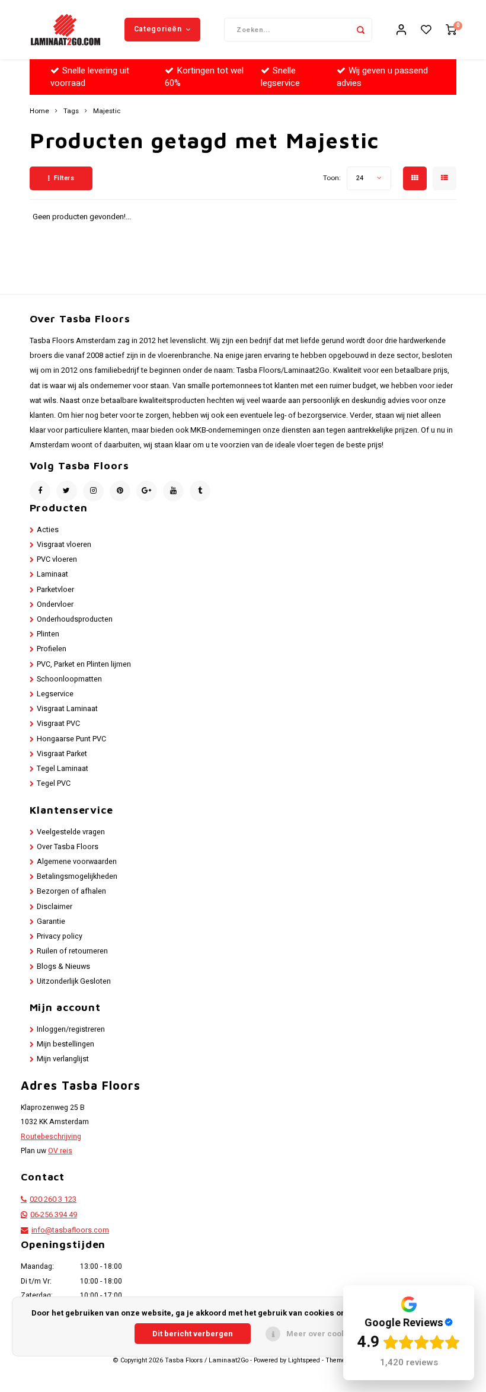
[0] (451, 30)
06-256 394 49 (53, 1214)
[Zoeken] (360, 29)
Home (39, 111)
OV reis (60, 1150)
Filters (64, 178)
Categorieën (158, 29)
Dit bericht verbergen (192, 1333)
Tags (71, 111)
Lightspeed (304, 1360)
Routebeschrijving (51, 1136)
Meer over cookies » (324, 1333)
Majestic (106, 111)
